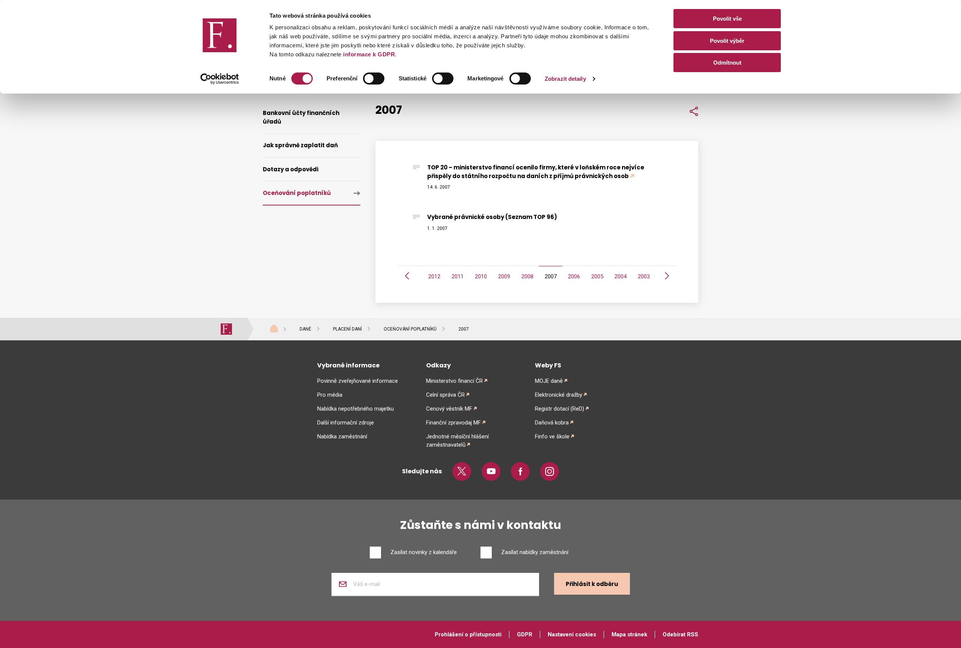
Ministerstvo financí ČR (454, 381)
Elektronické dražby (558, 394)
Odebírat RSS (680, 634)
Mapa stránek (629, 634)
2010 (481, 276)
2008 (527, 276)
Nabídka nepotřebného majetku (355, 408)
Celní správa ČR (445, 394)
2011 (458, 276)
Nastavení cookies (572, 634)
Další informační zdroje (345, 422)
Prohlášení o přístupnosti (468, 634)
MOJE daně (549, 381)
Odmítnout (727, 62)
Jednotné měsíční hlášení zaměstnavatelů (457, 440)
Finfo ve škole (552, 436)
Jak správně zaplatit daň (300, 145)
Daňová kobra (552, 422)
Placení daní (347, 329)
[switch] (373, 79)
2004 (621, 276)
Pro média (329, 394)
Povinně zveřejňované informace (357, 381)
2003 (644, 276)
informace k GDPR (368, 54)
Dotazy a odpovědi (290, 169)
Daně (305, 329)
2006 (574, 276)
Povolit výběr (727, 41)
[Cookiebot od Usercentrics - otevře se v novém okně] (220, 79)
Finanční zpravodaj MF (453, 422)
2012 (434, 276)
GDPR (524, 634)
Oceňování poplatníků (297, 193)
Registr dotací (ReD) (559, 408)
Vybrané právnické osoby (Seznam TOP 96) (492, 217)
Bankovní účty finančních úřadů (301, 117)
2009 (504, 276)
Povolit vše (727, 18)
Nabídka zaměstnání (342, 436)
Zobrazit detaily (565, 79)
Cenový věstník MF (449, 408)
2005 (597, 276)
